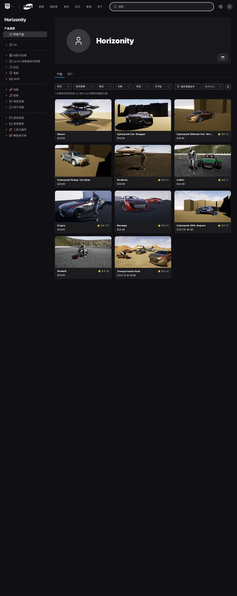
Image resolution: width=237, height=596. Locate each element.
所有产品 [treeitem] (18, 34)
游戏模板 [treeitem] (18, 123)
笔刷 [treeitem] (16, 73)
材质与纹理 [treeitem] (19, 55)
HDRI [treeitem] (16, 78)
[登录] (230, 7)
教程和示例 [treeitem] (19, 135)
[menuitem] (41, 7)
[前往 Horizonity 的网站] (223, 57)
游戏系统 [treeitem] (18, 117)
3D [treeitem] (15, 44)
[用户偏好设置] (228, 87)
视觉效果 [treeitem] (18, 101)
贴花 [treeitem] (16, 67)
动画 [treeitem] (16, 89)
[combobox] (164, 6)
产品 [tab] (59, 73)
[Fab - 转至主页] (28, 7)
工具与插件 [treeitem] (19, 129)
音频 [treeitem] (16, 95)
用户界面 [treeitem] (18, 107)
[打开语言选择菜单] (221, 7)
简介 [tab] (70, 73)
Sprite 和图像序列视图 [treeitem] (26, 61)
